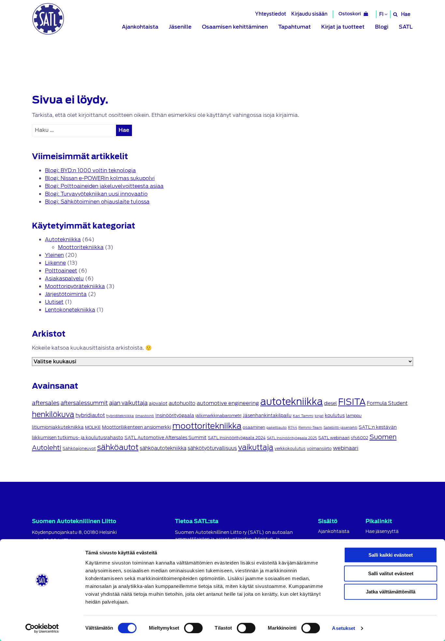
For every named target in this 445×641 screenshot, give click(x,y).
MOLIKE (93, 427)
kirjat (319, 415)
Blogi (381, 27)
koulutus (335, 415)
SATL (406, 27)
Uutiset (54, 302)
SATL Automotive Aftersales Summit (165, 437)
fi (381, 14)
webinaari (345, 448)
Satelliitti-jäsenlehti (340, 427)
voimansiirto (319, 449)
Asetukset (343, 628)
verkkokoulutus (290, 449)
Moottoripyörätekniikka (75, 286)
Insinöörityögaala (174, 415)
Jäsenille (180, 27)
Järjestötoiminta (66, 294)
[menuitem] (140, 27)
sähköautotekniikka (163, 448)
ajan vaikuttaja (128, 403)
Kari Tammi (303, 415)
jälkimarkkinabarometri (218, 416)
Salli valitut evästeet (390, 573)
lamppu (354, 416)
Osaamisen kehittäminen (235, 27)
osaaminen (254, 427)
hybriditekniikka (120, 415)
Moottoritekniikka (81, 247)
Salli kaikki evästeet (390, 555)
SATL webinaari (334, 438)
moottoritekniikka (206, 426)
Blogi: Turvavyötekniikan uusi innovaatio (96, 194)
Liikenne (55, 263)
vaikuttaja (255, 447)
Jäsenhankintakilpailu (267, 415)
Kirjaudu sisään (309, 13)
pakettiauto (276, 427)
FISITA (352, 402)
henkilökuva (53, 414)
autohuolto (182, 403)
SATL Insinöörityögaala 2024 (237, 438)
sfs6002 (359, 438)
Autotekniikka (63, 239)
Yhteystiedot (270, 13)
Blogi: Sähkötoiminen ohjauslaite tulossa (97, 201)
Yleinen (54, 255)
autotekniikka (291, 402)
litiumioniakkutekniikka (58, 427)
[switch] (193, 628)
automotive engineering (228, 403)
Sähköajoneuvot (79, 449)
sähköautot (117, 447)
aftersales (45, 403)
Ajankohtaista (140, 27)
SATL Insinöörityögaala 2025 (292, 437)
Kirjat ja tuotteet (343, 27)
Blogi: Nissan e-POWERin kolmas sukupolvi (100, 178)
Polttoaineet (61, 270)
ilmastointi (144, 415)
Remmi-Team (310, 427)
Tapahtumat (294, 27)
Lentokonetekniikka (70, 310)
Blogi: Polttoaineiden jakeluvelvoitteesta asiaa (104, 186)
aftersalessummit (84, 403)
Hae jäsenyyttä (382, 531)
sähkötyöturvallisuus (212, 448)
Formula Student (387, 403)
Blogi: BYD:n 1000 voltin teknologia (90, 170)
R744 (292, 427)
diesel (330, 403)
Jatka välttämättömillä (390, 591)
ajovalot (158, 403)
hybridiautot (90, 415)
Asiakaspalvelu (64, 278)
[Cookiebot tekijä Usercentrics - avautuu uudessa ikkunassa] (42, 628)
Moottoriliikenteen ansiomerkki (136, 427)
